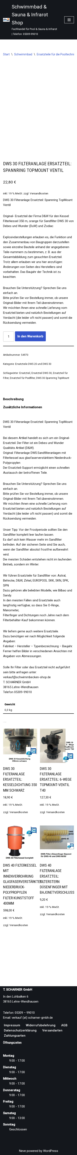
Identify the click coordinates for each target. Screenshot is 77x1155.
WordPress (50, 1151)
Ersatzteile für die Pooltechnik (56, 54)
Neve (22, 1151)
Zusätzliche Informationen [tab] (22, 407)
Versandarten (52, 1030)
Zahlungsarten (14, 1035)
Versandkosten (39, 193)
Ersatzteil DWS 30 (41, 373)
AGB (64, 1025)
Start (6, 54)
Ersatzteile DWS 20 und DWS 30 (33, 364)
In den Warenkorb (30, 336)
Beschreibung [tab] (13, 399)
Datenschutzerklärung (20, 1030)
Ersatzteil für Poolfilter (22, 378)
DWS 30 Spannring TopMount (52, 378)
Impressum (12, 1025)
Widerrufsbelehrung (40, 1025)
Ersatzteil (24, 373)
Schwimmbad (23, 54)
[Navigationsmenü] (69, 19)
